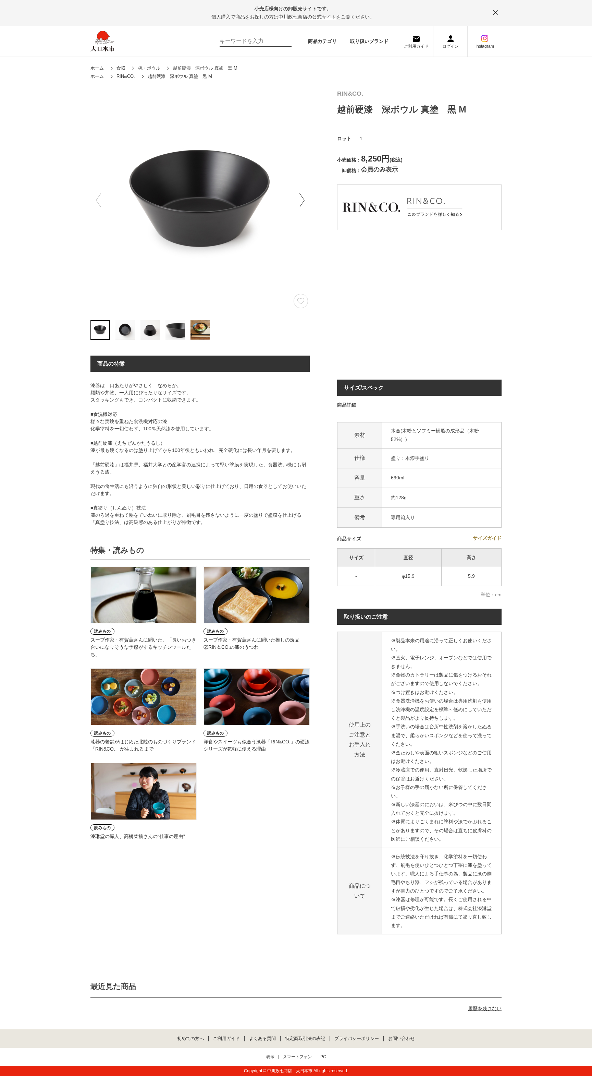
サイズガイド (487, 538)
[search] (283, 41)
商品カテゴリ (322, 41)
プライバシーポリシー (356, 1038)
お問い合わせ (401, 1038)
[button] (302, 200)
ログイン (450, 46)
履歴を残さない (485, 1008)
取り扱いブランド (369, 41)
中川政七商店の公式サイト (307, 17)
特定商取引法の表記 (305, 1038)
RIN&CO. (350, 94)
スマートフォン (297, 1057)
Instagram (485, 46)
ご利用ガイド (416, 46)
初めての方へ (190, 1038)
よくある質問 (262, 1038)
